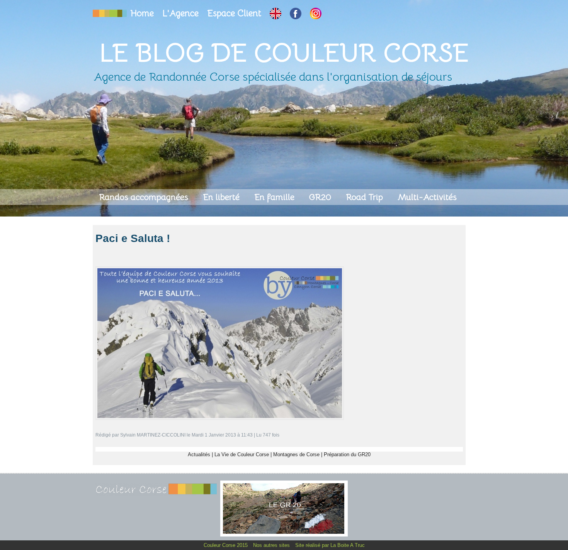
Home (143, 13)
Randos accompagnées (144, 197)
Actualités (199, 454)
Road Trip (365, 197)
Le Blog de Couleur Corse (284, 53)
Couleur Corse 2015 (226, 545)
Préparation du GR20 (347, 454)
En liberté (222, 197)
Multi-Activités (427, 197)
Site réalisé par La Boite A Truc (330, 545)
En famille (275, 197)
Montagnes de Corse (296, 454)
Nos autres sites (272, 545)
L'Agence (181, 13)
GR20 (321, 197)
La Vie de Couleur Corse (241, 454)
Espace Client (235, 13)
